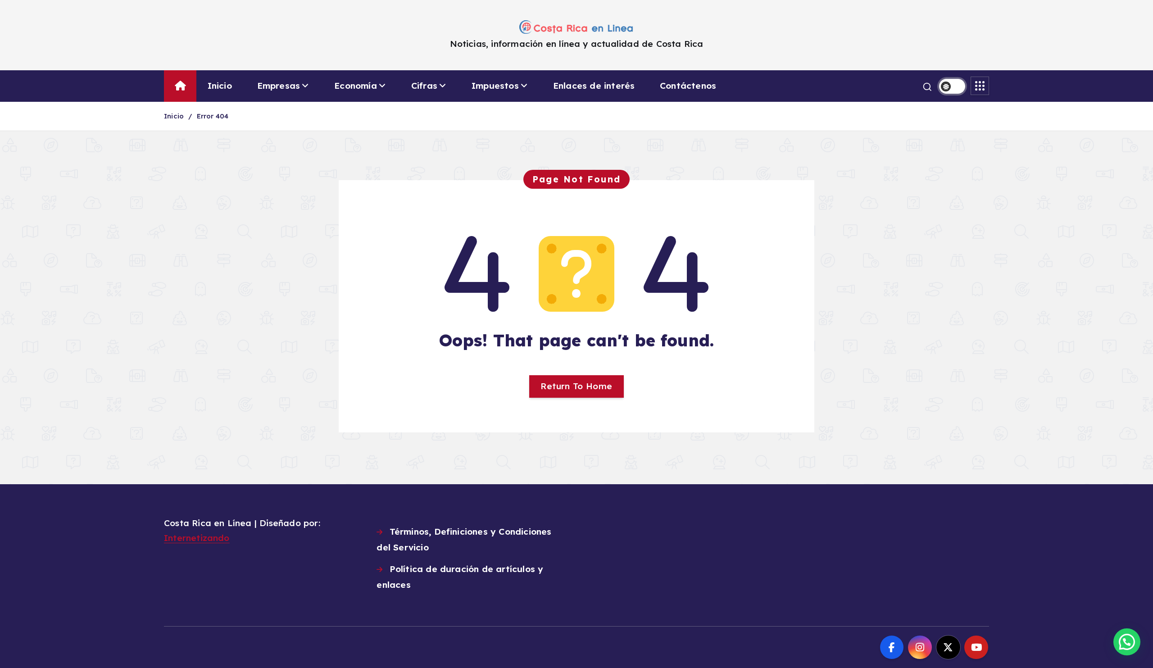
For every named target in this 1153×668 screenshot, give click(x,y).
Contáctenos (688, 85)
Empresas (278, 85)
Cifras (424, 85)
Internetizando (197, 537)
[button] (1126, 641)
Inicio (220, 85)
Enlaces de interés (594, 85)
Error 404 (213, 116)
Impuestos (495, 85)
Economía (355, 85)
